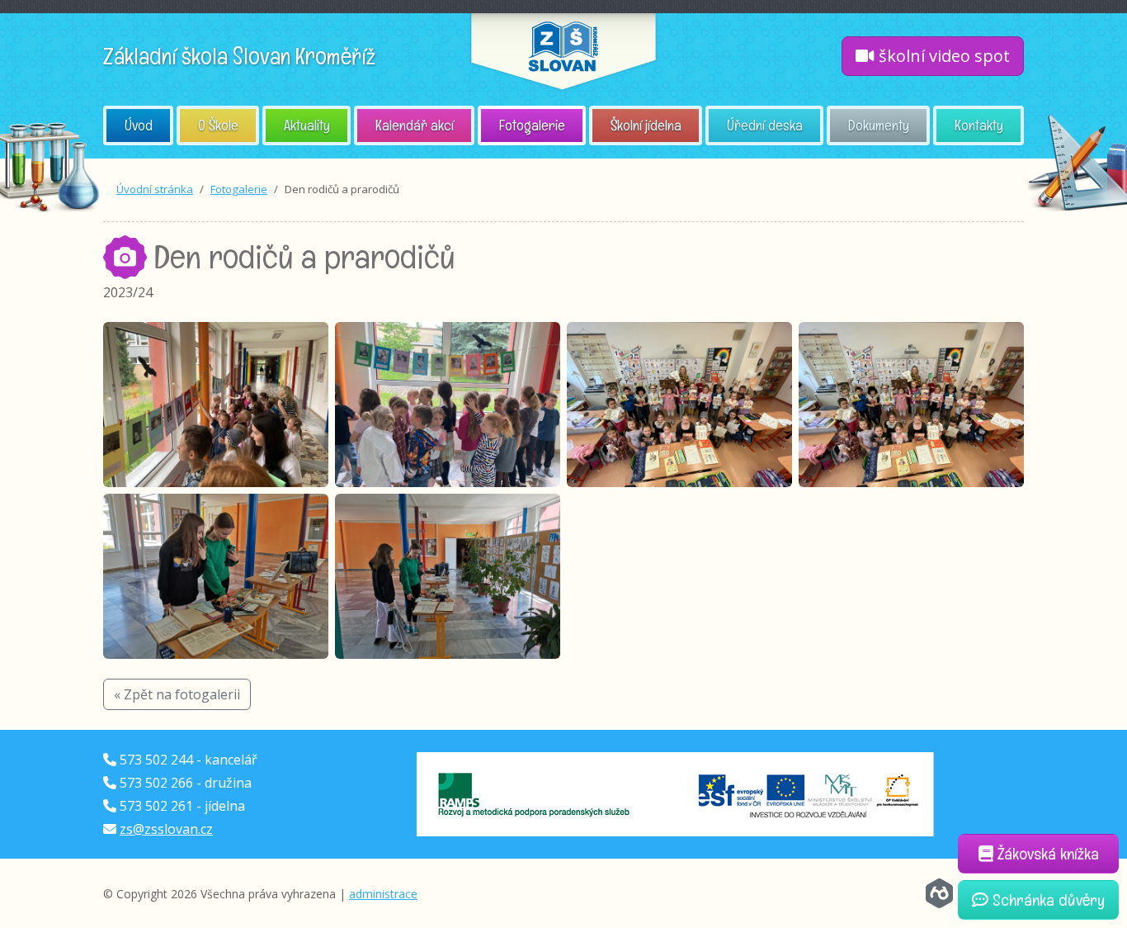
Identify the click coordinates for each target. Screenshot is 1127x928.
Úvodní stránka (154, 189)
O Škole (218, 125)
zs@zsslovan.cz (166, 829)
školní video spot (942, 56)
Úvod (139, 125)
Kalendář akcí (414, 125)
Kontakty (979, 125)
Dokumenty (878, 125)
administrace (383, 894)
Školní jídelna (646, 125)
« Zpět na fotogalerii (177, 694)
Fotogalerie (532, 125)
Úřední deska (765, 125)
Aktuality (307, 125)
